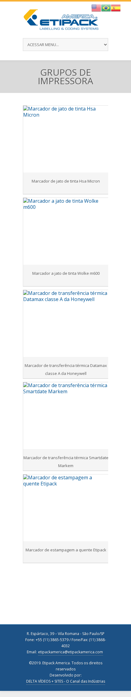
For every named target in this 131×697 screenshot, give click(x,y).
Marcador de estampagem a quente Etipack (66, 550)
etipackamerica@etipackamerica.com (70, 652)
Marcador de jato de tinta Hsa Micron (66, 181)
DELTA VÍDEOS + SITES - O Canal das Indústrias (65, 681)
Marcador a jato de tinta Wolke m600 (66, 273)
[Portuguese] (106, 7)
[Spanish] (116, 7)
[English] (96, 7)
